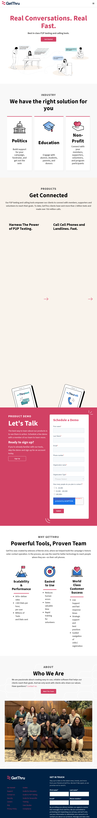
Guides (25, 788)
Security (10, 798)
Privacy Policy (12, 809)
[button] (93, 3)
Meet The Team (48, 691)
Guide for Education (30, 791)
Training (25, 802)
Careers (9, 802)
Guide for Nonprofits (30, 798)
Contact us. (32, 686)
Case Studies (27, 805)
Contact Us (11, 795)
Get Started (11, 788)
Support (10, 791)
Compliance (27, 809)
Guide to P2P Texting (30, 795)
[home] (45, 3)
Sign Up (17, 459)
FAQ (8, 805)
